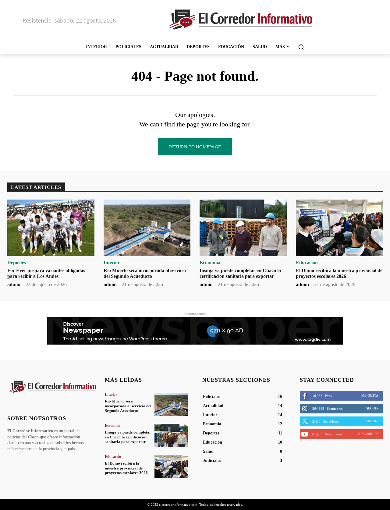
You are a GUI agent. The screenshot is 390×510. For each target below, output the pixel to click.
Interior (112, 262)
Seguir (372, 408)
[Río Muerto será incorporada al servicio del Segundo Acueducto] (147, 228)
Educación (307, 262)
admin (13, 284)
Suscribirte (367, 434)
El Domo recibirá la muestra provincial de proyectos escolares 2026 (126, 468)
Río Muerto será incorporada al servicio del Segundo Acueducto (128, 406)
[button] (301, 47)
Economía (210, 262)
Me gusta (369, 395)
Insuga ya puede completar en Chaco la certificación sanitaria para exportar (128, 437)
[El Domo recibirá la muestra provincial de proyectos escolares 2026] (339, 228)
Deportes (16, 262)
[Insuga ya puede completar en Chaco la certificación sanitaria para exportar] (243, 228)
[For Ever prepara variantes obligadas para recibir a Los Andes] (50, 228)
